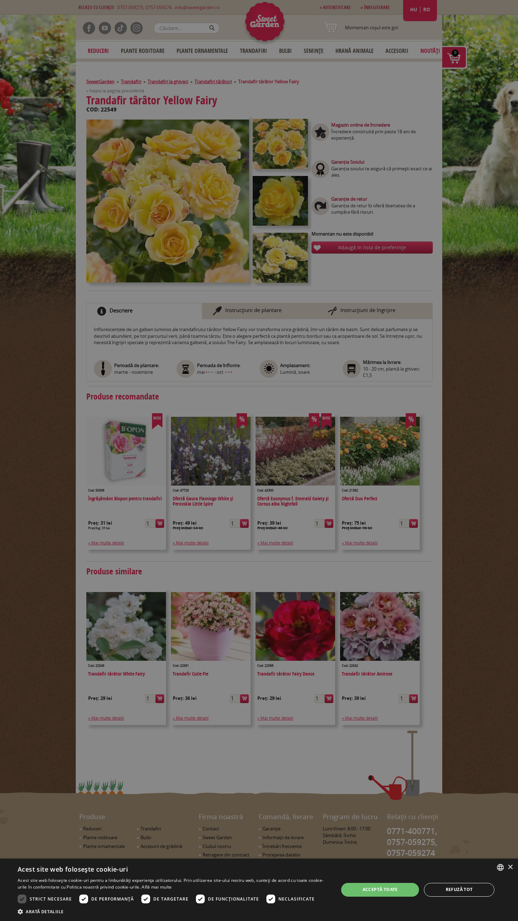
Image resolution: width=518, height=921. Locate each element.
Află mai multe (157, 887)
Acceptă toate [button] (380, 889)
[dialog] (259, 890)
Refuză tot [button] (459, 889)
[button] (173, 911)
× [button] (510, 867)
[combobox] (500, 867)
